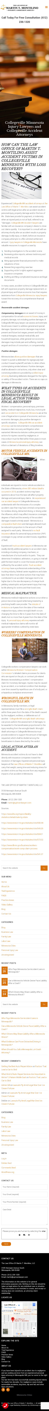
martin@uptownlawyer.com (19, 802)
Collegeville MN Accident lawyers (25, 222)
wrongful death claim (34, 709)
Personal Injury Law (9, 950)
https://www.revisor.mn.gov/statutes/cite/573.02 (22, 839)
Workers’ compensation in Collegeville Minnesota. (23, 634)
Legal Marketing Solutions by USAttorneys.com (26, 1405)
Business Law (7, 932)
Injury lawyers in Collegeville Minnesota (25, 242)
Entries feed (6, 1163)
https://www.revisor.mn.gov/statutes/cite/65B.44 (22, 823)
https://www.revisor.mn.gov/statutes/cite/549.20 (22, 828)
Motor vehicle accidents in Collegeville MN (24, 452)
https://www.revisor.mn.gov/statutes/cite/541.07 (22, 854)
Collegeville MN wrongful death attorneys (27, 718)
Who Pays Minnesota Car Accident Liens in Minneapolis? (26, 970)
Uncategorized (7, 954)
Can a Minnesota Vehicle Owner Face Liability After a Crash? (27, 982)
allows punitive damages (24, 356)
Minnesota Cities (8, 945)
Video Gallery (6, 904)
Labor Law (5, 941)
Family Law (6, 936)
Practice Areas (7, 900)
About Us (5, 886)
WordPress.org (7, 1172)
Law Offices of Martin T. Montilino (28, 764)
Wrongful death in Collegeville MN (17, 700)
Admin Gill (5, 1085)
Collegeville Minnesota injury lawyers (31, 295)
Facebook (3, 1390)
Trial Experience (8, 891)
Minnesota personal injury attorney (24, 442)
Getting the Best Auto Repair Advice (16, 1066)
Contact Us (6, 913)
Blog (3, 909)
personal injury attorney (19, 620)
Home (4, 882)
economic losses (30, 316)
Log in (4, 1158)
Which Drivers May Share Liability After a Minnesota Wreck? (25, 993)
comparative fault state (11, 524)
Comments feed (8, 1167)
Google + (8, 1390)
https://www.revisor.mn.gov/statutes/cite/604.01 (22, 834)
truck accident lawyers (22, 545)
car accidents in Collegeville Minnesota (21, 413)
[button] (46, 7)
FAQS (3, 895)
